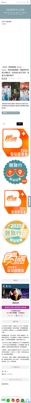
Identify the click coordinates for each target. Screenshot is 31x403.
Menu (4, 2)
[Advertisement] (15, 48)
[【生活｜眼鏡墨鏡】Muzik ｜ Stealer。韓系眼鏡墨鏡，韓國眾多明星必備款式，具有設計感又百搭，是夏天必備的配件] (15, 91)
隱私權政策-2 (5, 384)
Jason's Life (15, 9)
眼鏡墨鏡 (4, 78)
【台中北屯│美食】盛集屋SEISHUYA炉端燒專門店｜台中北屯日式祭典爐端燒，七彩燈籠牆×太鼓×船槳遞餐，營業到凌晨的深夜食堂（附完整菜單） (15, 345)
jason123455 (12, 78)
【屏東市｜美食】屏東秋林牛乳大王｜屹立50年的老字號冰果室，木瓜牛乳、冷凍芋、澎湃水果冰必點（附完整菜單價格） (15, 352)
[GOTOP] (27, 400)
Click (29, 201)
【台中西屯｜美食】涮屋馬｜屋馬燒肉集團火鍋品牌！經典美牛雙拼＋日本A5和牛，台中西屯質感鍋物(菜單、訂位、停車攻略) (15, 359)
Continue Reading (13, 112)
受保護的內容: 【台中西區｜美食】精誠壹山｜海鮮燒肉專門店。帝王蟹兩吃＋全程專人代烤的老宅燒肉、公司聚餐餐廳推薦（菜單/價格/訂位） (15, 337)
